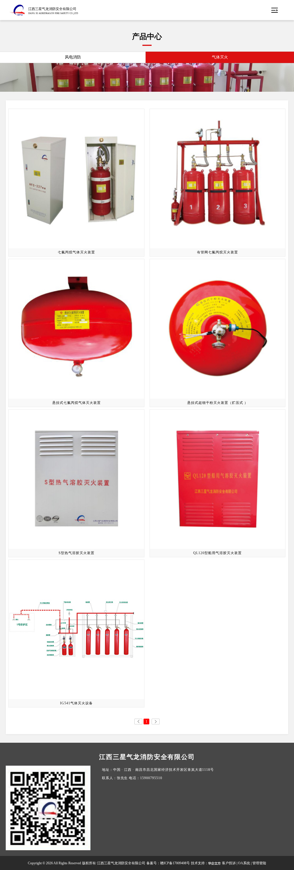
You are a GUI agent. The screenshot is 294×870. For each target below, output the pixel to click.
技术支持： (199, 863)
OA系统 (244, 863)
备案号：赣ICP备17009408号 (168, 863)
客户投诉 (229, 863)
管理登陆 (259, 863)
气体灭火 (220, 57)
